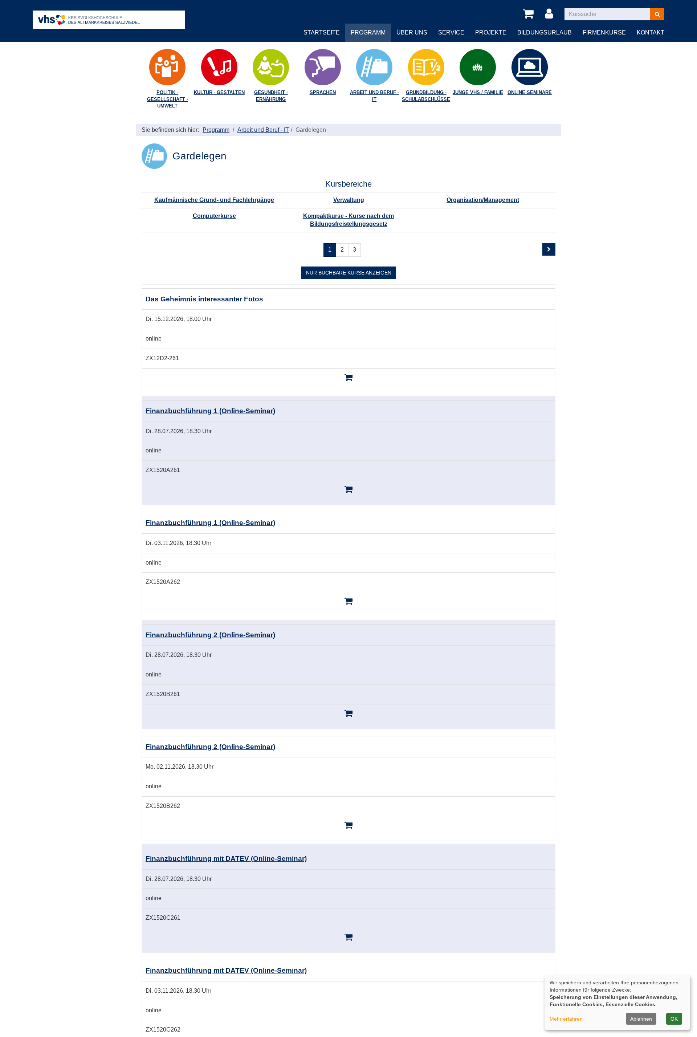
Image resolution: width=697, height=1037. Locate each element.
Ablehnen (641, 1019)
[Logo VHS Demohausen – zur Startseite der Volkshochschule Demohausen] (109, 14)
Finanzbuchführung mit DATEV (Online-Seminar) (226, 858)
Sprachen (323, 92)
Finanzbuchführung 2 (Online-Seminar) (210, 635)
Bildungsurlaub (544, 32)
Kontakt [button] (650, 32)
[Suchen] (657, 14)
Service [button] (451, 32)
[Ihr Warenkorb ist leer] (529, 14)
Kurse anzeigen (348, 273)
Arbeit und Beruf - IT (374, 96)
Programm (216, 130)
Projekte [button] (490, 32)
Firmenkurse (604, 32)
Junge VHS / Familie (478, 92)
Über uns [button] (411, 32)
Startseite (321, 32)
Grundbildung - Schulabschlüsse (426, 96)
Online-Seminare (530, 92)
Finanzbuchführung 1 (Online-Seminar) (210, 411)
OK (674, 1019)
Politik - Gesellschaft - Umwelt (167, 99)
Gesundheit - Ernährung (271, 96)
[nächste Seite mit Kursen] (548, 249)
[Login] (550, 14)
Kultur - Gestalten (219, 92)
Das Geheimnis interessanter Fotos (204, 299)
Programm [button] (368, 32)
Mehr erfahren (566, 1019)
